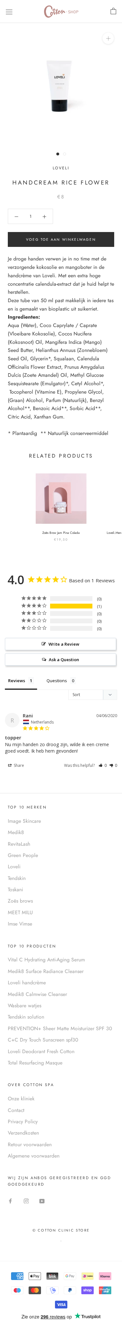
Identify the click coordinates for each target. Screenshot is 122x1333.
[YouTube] (42, 1200)
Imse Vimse (20, 923)
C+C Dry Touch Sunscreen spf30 (43, 1039)
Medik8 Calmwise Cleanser (37, 994)
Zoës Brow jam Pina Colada (61, 532)
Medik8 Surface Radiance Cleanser (46, 971)
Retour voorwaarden (30, 1144)
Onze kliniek (21, 1098)
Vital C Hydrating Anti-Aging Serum (46, 959)
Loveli (61, 168)
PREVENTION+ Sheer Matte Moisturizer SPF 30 (60, 1028)
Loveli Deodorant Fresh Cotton (41, 1051)
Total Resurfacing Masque (35, 1062)
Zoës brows (20, 901)
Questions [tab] (57, 680)
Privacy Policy (23, 1121)
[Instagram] (26, 1200)
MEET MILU (20, 912)
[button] (102, 765)
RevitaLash (19, 844)
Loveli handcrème (27, 982)
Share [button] (18, 765)
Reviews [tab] (16, 680)
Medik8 (16, 832)
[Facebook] (10, 1200)
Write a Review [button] (63, 644)
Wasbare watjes (24, 1005)
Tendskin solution (26, 1017)
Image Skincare (24, 821)
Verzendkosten (23, 1133)
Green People (23, 855)
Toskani (15, 889)
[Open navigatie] (9, 11)
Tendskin (17, 878)
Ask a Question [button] (64, 659)
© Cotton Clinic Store (61, 1230)
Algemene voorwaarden (34, 1155)
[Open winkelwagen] (113, 11)
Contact (16, 1110)
